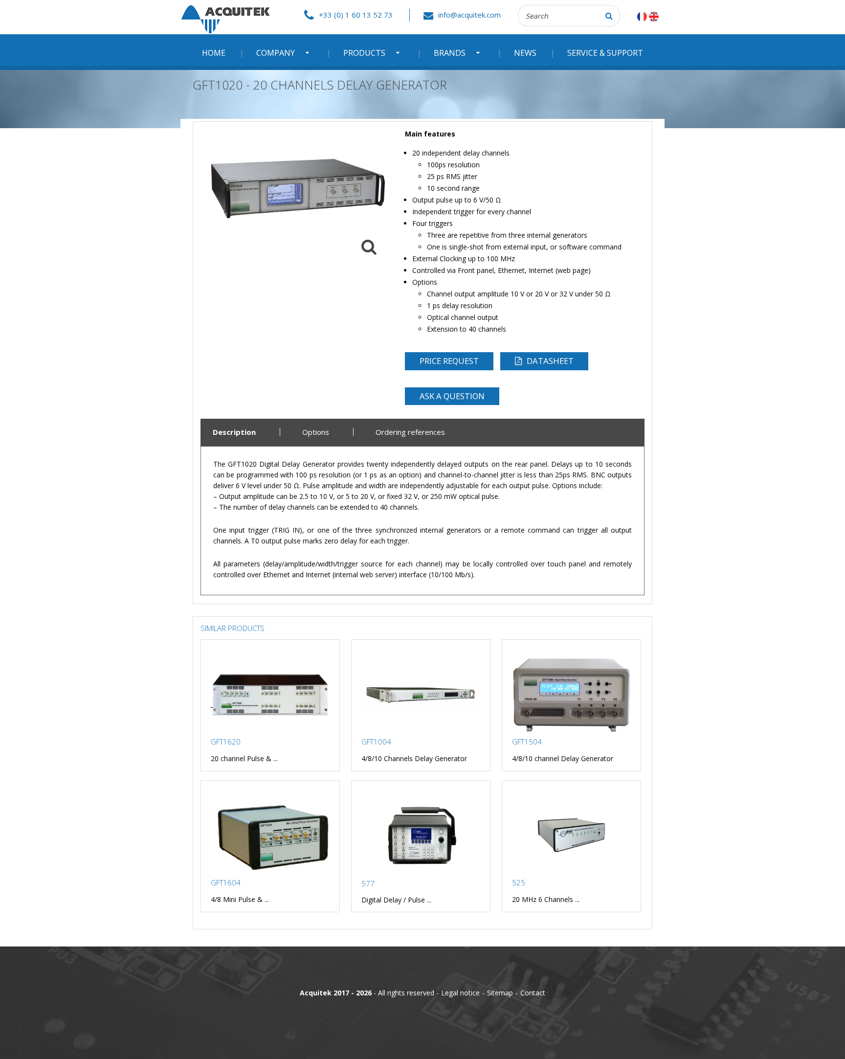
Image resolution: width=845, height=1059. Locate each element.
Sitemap (500, 992)
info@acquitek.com (469, 15)
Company (275, 52)
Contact (532, 992)
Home (213, 52)
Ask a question (452, 396)
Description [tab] (234, 432)
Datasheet (550, 360)
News (525, 52)
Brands (450, 52)
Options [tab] (315, 432)
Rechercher (609, 15)
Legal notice (460, 992)
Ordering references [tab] (410, 432)
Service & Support (605, 52)
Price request (449, 360)
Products (364, 52)
